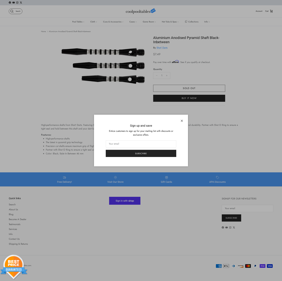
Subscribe (141, 153)
